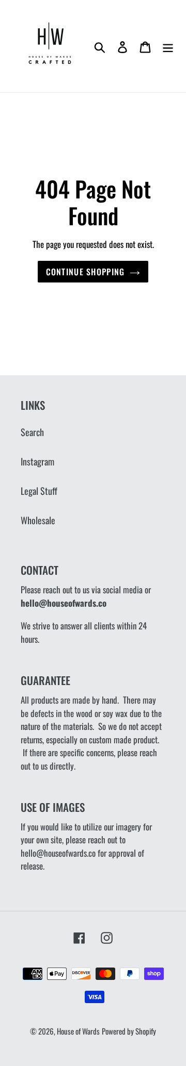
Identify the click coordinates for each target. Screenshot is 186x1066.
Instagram (37, 461)
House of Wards (78, 1031)
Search (32, 432)
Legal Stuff (39, 490)
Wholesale (38, 520)
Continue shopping (85, 271)
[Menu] (168, 46)
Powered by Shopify (129, 1031)
